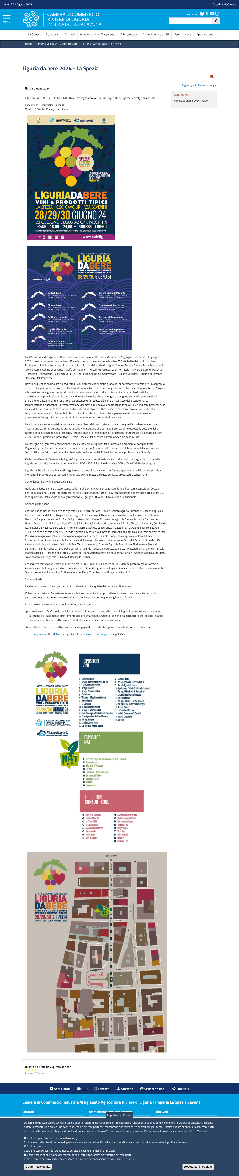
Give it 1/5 (26, 1070)
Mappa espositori (65, 634)
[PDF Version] (212, 76)
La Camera (34, 34)
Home (28, 44)
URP (84, 1088)
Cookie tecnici (35, 1146)
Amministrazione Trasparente (97, 34)
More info (202, 1131)
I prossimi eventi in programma (57, 44)
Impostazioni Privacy (119, 1115)
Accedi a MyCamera (224, 4)
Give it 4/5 (35, 1070)
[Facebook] (202, 14)
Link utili (183, 1088)
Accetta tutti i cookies (198, 1166)
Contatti (70, 34)
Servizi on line (182, 34)
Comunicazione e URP (156, 34)
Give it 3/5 (32, 1070)
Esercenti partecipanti (97, 634)
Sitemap (127, 1088)
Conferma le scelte (38, 1166)
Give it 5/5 (38, 1070)
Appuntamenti (205, 34)
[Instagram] (217, 14)
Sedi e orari (52, 34)
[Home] (62, 19)
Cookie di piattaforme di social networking (52, 1138)
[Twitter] (207, 14)
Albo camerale (129, 34)
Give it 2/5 (29, 1070)
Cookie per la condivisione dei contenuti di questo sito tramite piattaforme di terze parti (79, 1155)
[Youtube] (212, 14)
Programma (39, 634)
